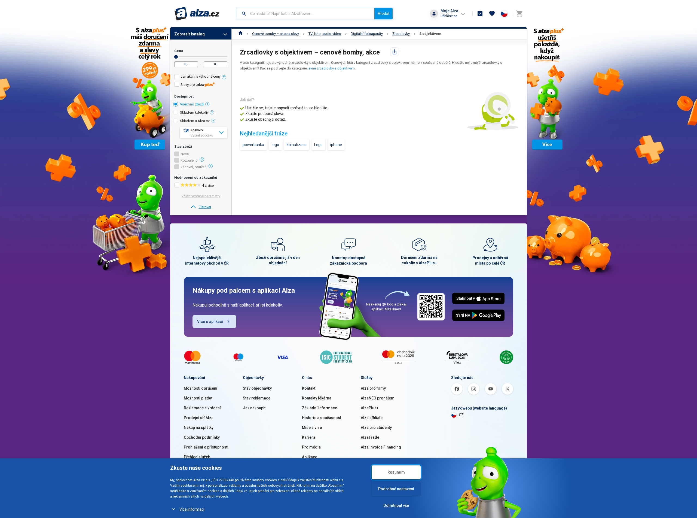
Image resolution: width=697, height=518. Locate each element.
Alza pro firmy (373, 388)
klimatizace (297, 145)
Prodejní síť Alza (198, 418)
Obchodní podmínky (202, 437)
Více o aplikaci (210, 321)
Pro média (311, 447)
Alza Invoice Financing (381, 447)
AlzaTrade (370, 437)
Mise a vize (312, 427)
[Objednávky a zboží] (480, 13)
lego (275, 145)
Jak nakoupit (254, 408)
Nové (185, 154)
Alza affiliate (372, 418)
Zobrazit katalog (189, 34)
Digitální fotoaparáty (367, 34)
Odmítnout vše (396, 505)
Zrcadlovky (401, 34)
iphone (336, 145)
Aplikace (309, 457)
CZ (461, 415)
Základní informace (319, 408)
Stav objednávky (257, 388)
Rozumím (396, 472)
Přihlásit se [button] (449, 16)
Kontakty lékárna (316, 398)
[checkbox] (200, 77)
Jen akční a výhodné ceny (201, 76)
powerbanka (253, 145)
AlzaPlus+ (370, 408)
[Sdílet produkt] (394, 51)
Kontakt (308, 388)
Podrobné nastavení (396, 489)
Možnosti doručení (200, 388)
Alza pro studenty (376, 427)
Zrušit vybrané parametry (201, 196)
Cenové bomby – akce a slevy (275, 34)
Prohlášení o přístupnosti (206, 447)
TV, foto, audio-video (324, 34)
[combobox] (305, 13)
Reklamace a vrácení (202, 408)
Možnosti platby (198, 398)
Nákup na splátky (198, 427)
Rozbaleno (189, 160)
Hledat (383, 13)
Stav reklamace (256, 398)
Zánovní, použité (193, 167)
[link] (200, 207)
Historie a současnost (321, 418)
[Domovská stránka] (241, 34)
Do (176, 57)
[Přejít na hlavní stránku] (197, 13)
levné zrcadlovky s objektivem (331, 68)
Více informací (191, 509)
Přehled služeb (197, 457)
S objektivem (430, 34)
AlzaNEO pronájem (378, 398)
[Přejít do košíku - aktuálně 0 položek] (519, 13)
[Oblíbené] (492, 13)
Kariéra (308, 437)
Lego (318, 145)
